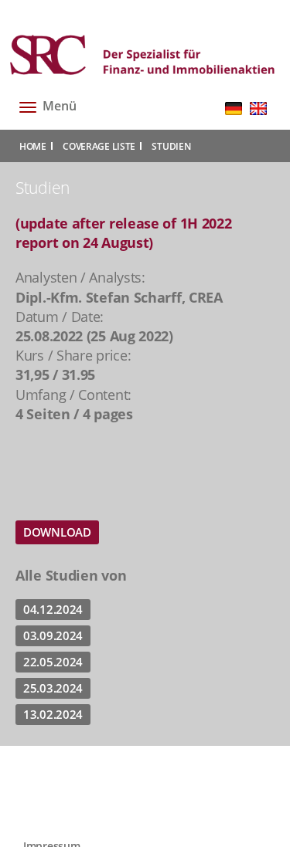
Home (32, 146)
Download (57, 532)
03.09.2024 (53, 635)
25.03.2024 (53, 688)
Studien (171, 146)
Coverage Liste (99, 146)
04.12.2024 (53, 609)
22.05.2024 (53, 661)
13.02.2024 (53, 714)
